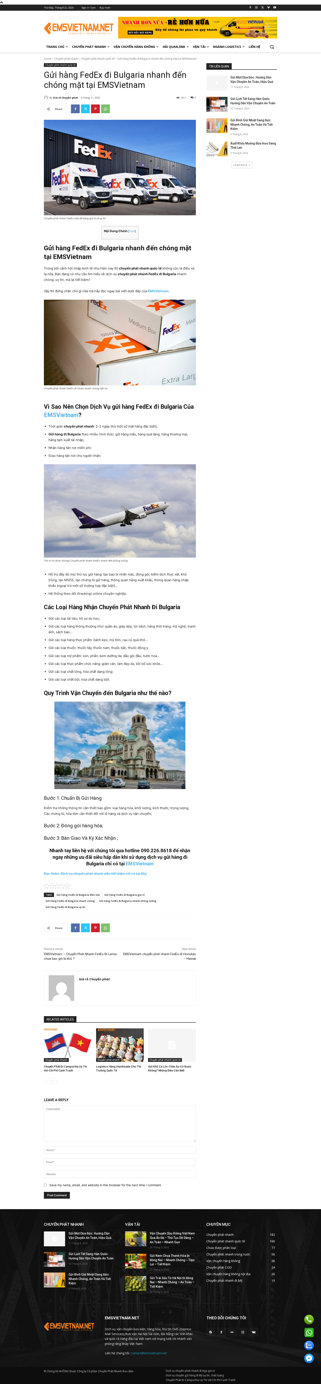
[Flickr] (232, 1332)
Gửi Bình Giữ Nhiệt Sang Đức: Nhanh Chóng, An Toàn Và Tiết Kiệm (251, 124)
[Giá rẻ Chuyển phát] (47, 98)
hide (132, 231)
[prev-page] (46, 1081)
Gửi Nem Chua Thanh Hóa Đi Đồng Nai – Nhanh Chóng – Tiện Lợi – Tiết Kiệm (172, 1260)
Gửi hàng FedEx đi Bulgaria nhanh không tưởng (127, 900)
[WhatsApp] (105, 108)
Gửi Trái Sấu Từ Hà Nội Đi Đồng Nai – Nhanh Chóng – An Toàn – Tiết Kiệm (172, 1282)
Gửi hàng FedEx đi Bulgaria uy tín (65, 907)
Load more (240, 165)
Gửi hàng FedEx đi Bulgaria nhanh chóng (70, 900)
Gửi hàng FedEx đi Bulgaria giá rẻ (124, 894)
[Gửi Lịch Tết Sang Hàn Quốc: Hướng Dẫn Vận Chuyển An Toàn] (217, 104)
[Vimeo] (268, 7)
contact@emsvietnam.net (149, 1353)
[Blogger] (210, 1332)
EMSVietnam (61, 415)
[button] (272, 47)
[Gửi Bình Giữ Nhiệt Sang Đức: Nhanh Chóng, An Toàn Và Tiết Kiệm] (217, 125)
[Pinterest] (95, 108)
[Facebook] (250, 7)
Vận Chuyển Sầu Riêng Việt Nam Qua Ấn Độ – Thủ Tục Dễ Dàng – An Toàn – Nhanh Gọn (172, 1238)
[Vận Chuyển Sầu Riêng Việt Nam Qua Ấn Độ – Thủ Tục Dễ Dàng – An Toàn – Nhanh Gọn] (135, 1238)
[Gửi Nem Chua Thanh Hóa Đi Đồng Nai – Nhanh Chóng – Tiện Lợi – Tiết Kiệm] (135, 1261)
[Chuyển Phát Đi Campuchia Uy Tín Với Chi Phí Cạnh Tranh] (68, 1045)
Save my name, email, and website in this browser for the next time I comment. (105, 1185)
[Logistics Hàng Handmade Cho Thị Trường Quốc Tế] (120, 1045)
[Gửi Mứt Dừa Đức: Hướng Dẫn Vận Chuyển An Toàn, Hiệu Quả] (217, 82)
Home (48, 59)
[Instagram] (256, 7)
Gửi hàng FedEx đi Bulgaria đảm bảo (78, 894)
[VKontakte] (253, 1332)
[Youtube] (274, 7)
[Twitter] (262, 7)
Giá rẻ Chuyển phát (65, 97)
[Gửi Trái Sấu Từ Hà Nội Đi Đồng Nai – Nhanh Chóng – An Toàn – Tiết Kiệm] (135, 1283)
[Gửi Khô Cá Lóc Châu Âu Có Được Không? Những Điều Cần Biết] (172, 1045)
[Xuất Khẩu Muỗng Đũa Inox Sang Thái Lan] (217, 148)
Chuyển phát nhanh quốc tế (98, 59)
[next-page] (53, 1081)
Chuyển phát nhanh (66, 59)
